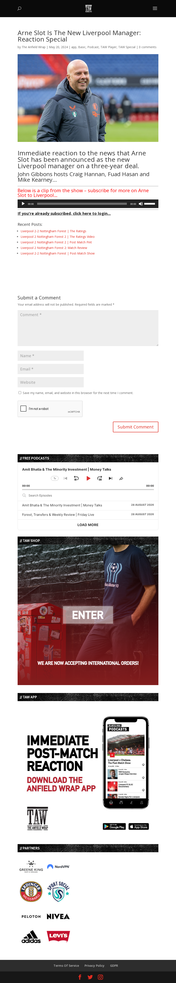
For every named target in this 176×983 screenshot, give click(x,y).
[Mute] (141, 204)
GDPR (114, 966)
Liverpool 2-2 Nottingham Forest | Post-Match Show (58, 253)
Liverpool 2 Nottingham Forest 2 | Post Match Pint (56, 242)
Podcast (93, 47)
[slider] (150, 203)
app (73, 47)
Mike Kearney (35, 179)
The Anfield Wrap (34, 47)
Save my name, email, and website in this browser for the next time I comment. (78, 393)
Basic (82, 47)
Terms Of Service (66, 966)
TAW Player (108, 47)
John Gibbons (35, 174)
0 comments (147, 47)
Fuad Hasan (123, 174)
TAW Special (126, 47)
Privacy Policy (95, 966)
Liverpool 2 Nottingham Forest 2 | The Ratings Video (58, 237)
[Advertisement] (68, 267)
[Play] (23, 204)
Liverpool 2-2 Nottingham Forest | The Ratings (53, 231)
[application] (88, 203)
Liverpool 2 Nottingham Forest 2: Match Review (54, 248)
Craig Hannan (87, 174)
